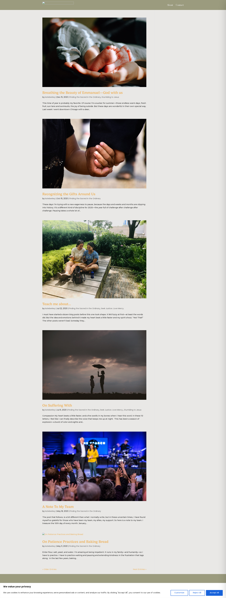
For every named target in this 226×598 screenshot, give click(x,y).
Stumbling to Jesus (110, 97)
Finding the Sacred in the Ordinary (85, 97)
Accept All (214, 592)
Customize (179, 592)
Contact (180, 5)
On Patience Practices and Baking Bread (75, 542)
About (170, 5)
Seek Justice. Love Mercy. (112, 308)
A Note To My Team (58, 507)
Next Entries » (139, 569)
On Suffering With (57, 405)
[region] (113, 590)
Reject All (197, 592)
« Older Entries (49, 569)
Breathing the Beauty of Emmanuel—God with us (82, 93)
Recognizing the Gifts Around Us (68, 194)
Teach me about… (56, 304)
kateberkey (50, 97)
